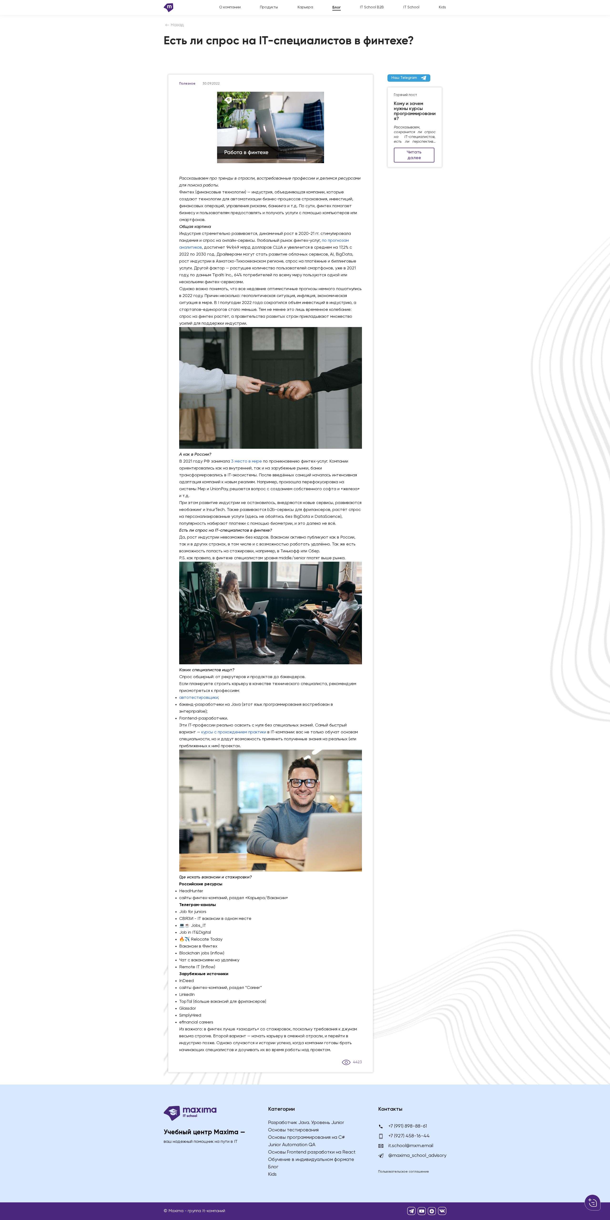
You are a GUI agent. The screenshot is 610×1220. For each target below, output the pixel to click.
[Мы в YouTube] (421, 1211)
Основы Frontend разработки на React (312, 1152)
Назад (177, 25)
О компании (230, 7)
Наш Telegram (404, 78)
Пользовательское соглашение (403, 1171)
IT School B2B (372, 7)
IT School (411, 7)
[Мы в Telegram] (411, 1211)
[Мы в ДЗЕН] (432, 1211)
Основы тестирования (293, 1130)
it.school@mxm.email (410, 1145)
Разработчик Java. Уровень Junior (306, 1122)
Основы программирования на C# (306, 1137)
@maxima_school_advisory (417, 1155)
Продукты (269, 7)
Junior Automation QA (291, 1144)
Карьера (305, 7)
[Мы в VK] (442, 1211)
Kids (442, 7)
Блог (336, 8)
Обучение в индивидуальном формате (311, 1159)
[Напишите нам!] (592, 1202)
